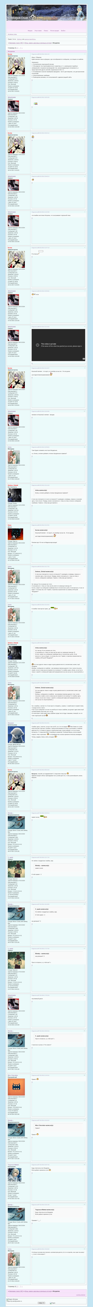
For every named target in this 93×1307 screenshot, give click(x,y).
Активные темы (12, 34)
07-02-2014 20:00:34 (43, 1031)
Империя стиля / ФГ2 (16, 43)
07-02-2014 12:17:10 (43, 857)
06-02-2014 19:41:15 (43, 54)
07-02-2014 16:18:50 (43, 904)
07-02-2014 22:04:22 (43, 1120)
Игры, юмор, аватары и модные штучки (38, 43)
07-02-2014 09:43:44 (43, 769)
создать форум (80, 1294)
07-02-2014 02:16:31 (43, 723)
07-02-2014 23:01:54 (43, 1204)
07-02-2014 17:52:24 (43, 995)
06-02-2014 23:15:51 (43, 525)
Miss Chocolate (13, 1075)
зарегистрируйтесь (30, 39)
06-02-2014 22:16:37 (43, 368)
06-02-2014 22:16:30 (43, 326)
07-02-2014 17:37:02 (43, 948)
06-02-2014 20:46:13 (43, 176)
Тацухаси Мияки (13, 1165)
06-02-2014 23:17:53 (43, 566)
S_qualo (10, 857)
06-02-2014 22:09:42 (43, 291)
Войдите (19, 39)
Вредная (11, 723)
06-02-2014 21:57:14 (43, 247)
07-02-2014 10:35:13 (43, 813)
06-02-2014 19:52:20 (43, 97)
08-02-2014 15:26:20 (43, 1249)
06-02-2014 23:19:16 (43, 604)
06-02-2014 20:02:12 (43, 133)
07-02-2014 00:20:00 (43, 682)
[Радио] (52, 1303)
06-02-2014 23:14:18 (43, 485)
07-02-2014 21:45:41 (43, 1075)
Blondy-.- (11, 813)
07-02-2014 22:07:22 (43, 1164)
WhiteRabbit (12, 97)
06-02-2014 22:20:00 (43, 411)
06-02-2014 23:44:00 (43, 642)
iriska (9, 447)
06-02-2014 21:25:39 (43, 212)
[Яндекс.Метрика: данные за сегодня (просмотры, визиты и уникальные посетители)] (12, 1299)
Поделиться (35, 54)
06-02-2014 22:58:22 (43, 447)
